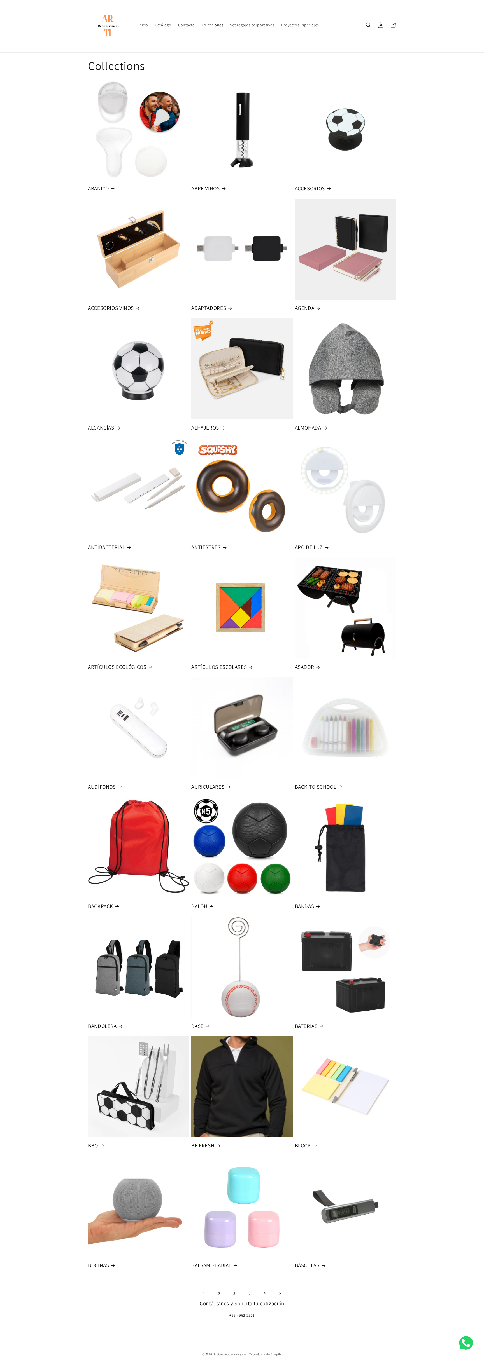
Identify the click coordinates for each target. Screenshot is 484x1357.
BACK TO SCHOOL (315, 786)
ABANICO (98, 188)
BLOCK (303, 1145)
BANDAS (304, 906)
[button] (368, 25)
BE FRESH (202, 1145)
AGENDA (305, 307)
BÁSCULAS (307, 1265)
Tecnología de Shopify (265, 1354)
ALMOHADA (308, 427)
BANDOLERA (102, 1026)
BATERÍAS (306, 1026)
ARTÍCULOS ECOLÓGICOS (117, 667)
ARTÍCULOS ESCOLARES (219, 667)
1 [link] (204, 1293)
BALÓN (199, 906)
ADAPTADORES (208, 307)
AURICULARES (207, 786)
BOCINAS (98, 1265)
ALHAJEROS (205, 427)
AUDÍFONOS (102, 786)
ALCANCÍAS (101, 427)
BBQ (93, 1145)
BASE (197, 1026)
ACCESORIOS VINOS (111, 307)
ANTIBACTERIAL (106, 547)
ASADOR (304, 667)
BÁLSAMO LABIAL (211, 1265)
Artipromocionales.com (231, 1354)
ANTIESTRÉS (205, 547)
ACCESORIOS (310, 188)
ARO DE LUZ (309, 547)
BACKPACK (100, 906)
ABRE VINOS (205, 188)
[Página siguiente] (280, 1293)
